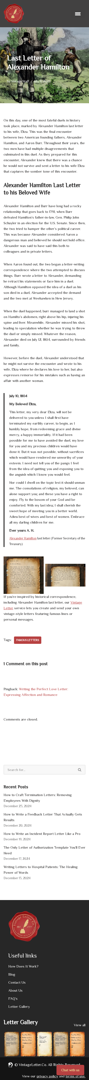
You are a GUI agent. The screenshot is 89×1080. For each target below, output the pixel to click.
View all (79, 1025)
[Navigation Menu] (78, 14)
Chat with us (70, 1070)
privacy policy (47, 1076)
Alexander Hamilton (23, 538)
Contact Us (17, 982)
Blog (11, 974)
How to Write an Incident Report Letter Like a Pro (42, 834)
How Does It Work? (23, 966)
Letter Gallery (19, 1006)
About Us (15, 990)
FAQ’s (13, 998)
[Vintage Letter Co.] (14, 13)
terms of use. (75, 1076)
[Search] (79, 770)
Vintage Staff (20, 81)
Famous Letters (27, 640)
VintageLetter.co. (33, 1065)
